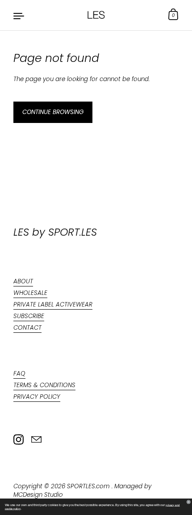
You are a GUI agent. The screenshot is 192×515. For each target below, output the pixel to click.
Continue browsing (52, 112)
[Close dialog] (189, 502)
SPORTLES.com (89, 486)
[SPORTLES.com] (96, 15)
